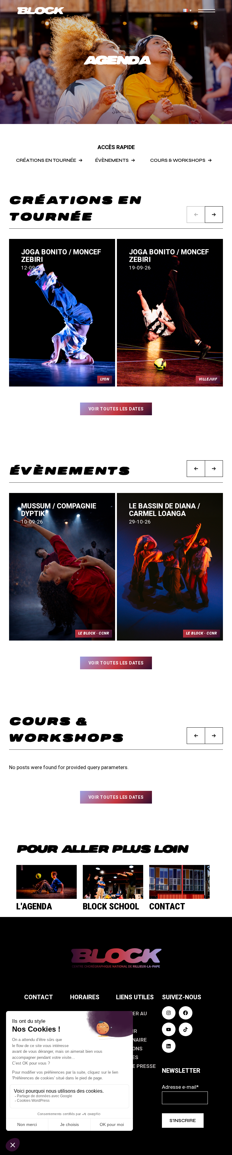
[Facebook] (185, 1013)
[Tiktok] (185, 1029)
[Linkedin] (169, 1046)
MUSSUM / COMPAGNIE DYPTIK (58, 510)
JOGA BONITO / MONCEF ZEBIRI (61, 256)
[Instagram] (169, 1013)
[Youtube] (169, 1029)
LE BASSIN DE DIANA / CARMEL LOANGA (164, 510)
